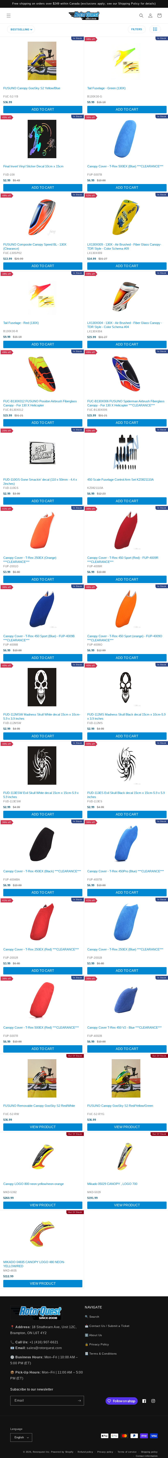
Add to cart (43, 109)
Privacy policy (105, 1452)
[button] (8, 15)
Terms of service (127, 1452)
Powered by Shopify (62, 1452)
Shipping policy (149, 1452)
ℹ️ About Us (93, 1335)
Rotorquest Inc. (41, 1452)
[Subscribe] (79, 1400)
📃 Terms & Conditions (101, 1353)
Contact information (147, 1456)
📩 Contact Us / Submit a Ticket (107, 1326)
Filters (136, 29)
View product (43, 1127)
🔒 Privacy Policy (97, 1344)
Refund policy (85, 1452)
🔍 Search (92, 1316)
